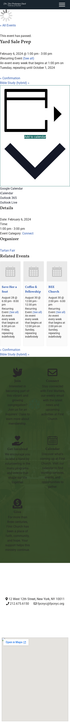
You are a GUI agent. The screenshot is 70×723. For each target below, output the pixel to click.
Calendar (53, 449)
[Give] (17, 503)
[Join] (17, 372)
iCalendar (6, 193)
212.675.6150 (19, 603)
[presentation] (10, 280)
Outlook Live (8, 202)
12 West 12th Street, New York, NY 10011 (36, 599)
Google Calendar (11, 188)
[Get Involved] (17, 440)
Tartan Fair (7, 250)
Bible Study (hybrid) (14, 83)
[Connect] (52, 372)
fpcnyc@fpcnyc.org (51, 603)
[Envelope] (63, 618)
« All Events (8, 25)
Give (17, 512)
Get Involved (17, 449)
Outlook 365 (8, 198)
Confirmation (10, 78)
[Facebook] (26, 618)
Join (17, 381)
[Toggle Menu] (62, 4)
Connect (27, 233)
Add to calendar (35, 137)
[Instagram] (7, 618)
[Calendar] (52, 440)
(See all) (28, 58)
